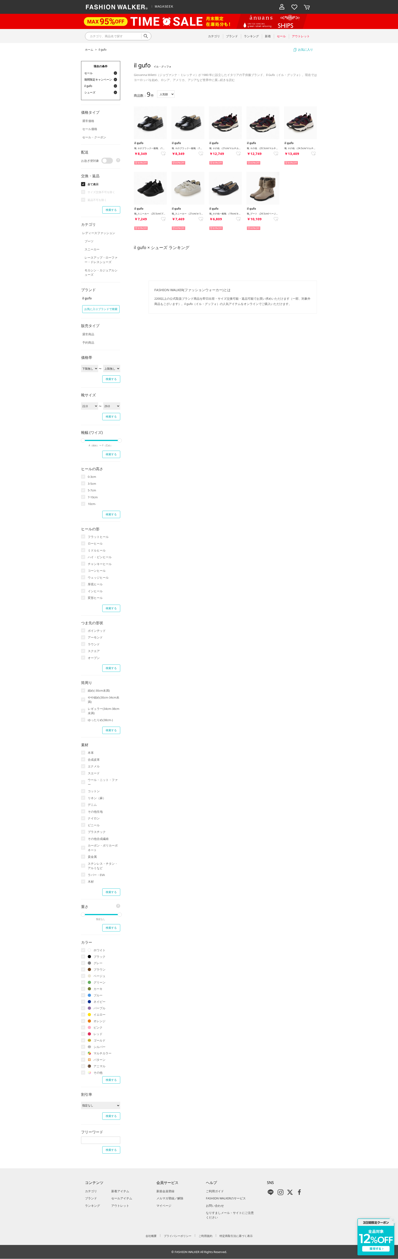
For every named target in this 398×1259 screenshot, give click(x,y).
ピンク (98, 1027)
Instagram (280, 1192)
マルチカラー (102, 1053)
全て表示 (93, 184)
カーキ (98, 989)
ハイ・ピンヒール (100, 557)
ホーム (89, 50)
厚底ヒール (95, 584)
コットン (94, 791)
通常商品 (88, 334)
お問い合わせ (215, 1206)
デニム (92, 805)
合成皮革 (94, 759)
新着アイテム (120, 1191)
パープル (99, 1008)
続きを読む (227, 80)
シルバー (99, 1047)
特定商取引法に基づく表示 (236, 1236)
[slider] (83, 440)
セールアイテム (121, 1198)
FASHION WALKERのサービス (226, 1198)
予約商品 (88, 342)
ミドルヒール (97, 550)
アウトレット (120, 1206)
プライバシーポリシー (177, 1236)
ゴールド (99, 1040)
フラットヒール (98, 537)
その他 (98, 1072)
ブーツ (89, 241)
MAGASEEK (164, 6)
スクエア (94, 651)
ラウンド (94, 644)
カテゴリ (91, 1191)
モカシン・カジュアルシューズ (101, 272)
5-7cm (92, 490)
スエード (94, 773)
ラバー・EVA (96, 875)
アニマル (99, 1066)
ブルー (98, 995)
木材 (91, 881)
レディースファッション (98, 233)
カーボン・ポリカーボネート (103, 847)
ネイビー (99, 1002)
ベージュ (99, 976)
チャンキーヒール (100, 564)
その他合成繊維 (98, 839)
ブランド (91, 1198)
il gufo (102, 50)
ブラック (99, 956)
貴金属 (92, 857)
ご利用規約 (205, 1236)
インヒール (95, 591)
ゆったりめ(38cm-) (100, 720)
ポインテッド (97, 631)
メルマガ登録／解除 (169, 1198)
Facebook (299, 1192)
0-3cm (92, 477)
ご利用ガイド (215, 1191)
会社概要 (151, 1236)
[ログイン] (282, 7)
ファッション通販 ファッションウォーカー (117, 7)
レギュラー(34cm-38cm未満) (103, 711)
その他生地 (95, 811)
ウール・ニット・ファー (103, 782)
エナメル (94, 766)
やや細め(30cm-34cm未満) (103, 699)
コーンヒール (97, 571)
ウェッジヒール (98, 577)
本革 (91, 753)
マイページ (163, 1206)
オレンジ (99, 1021)
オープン (94, 658)
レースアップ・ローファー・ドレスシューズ (101, 259)
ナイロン (94, 818)
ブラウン (99, 969)
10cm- (92, 504)
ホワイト (99, 950)
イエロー (99, 1014)
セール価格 (89, 129)
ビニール (94, 825)
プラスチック (97, 832)
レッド (98, 1034)
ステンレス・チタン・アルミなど (103, 866)
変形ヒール (95, 598)
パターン (99, 1060)
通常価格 (88, 121)
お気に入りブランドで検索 (100, 309)
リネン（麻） (97, 798)
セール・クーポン (94, 137)
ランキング (92, 1206)
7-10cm (93, 497)
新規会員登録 (165, 1191)
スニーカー (92, 249)
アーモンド (95, 637)
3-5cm (92, 484)
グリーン (99, 982)
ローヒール (95, 543)
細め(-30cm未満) (99, 690)
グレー (98, 963)
